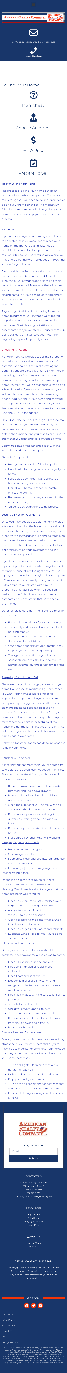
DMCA (5, 1336)
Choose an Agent (33, 127)
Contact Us (33, 1246)
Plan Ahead (33, 105)
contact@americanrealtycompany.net (33, 41)
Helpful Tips (33, 1225)
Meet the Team (33, 1243)
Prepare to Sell (33, 173)
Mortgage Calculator (33, 1221)
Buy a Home (33, 1214)
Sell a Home (33, 1218)
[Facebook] (26, 1305)
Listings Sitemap (10, 1342)
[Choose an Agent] (33, 117)
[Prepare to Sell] (33, 163)
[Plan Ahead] (33, 95)
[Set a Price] (33, 140)
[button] (33, 4)
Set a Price (33, 150)
